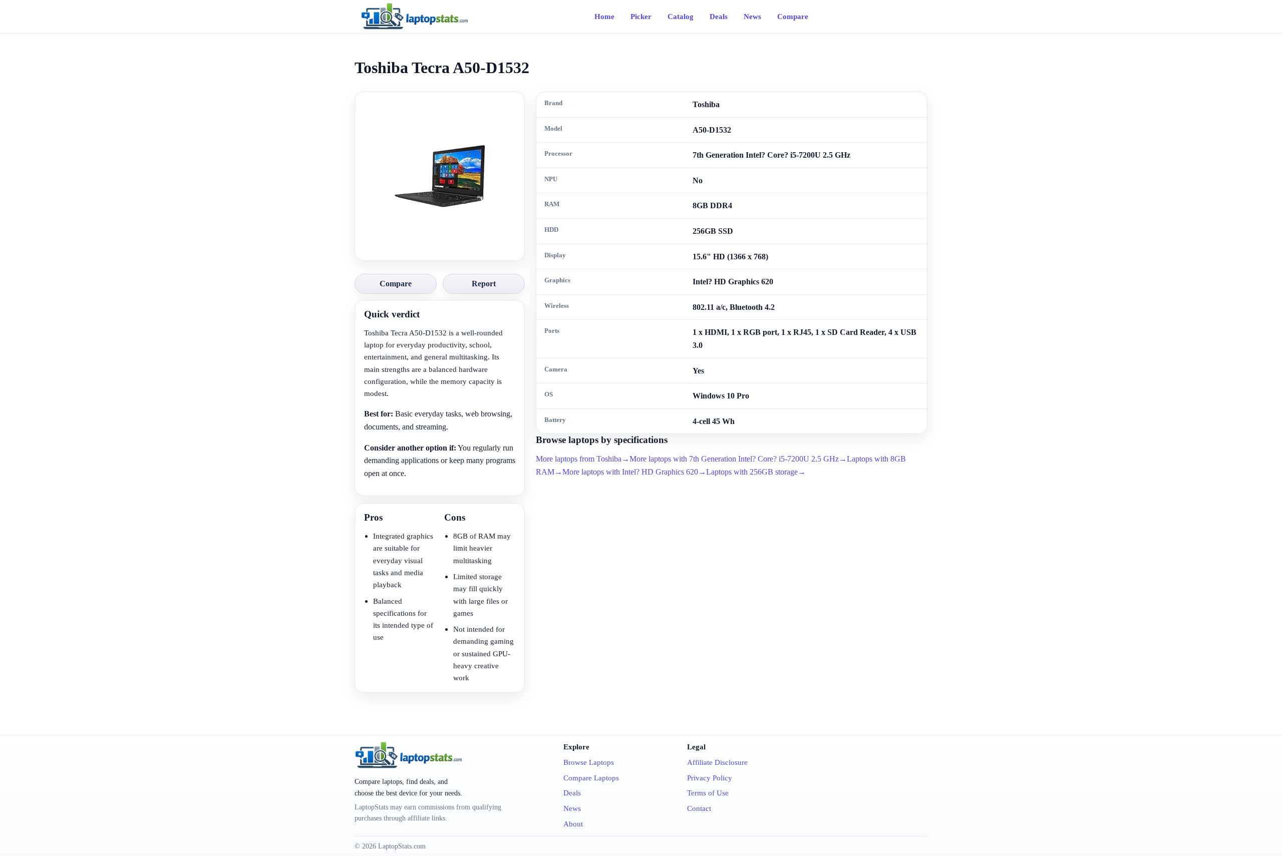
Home (604, 16)
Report (484, 283)
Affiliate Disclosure (717, 762)
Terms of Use (708, 793)
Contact (699, 808)
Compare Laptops (591, 778)
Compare (792, 16)
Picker (641, 16)
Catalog (681, 16)
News (752, 16)
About (573, 824)
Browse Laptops (588, 762)
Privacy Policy (709, 778)
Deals (719, 16)
